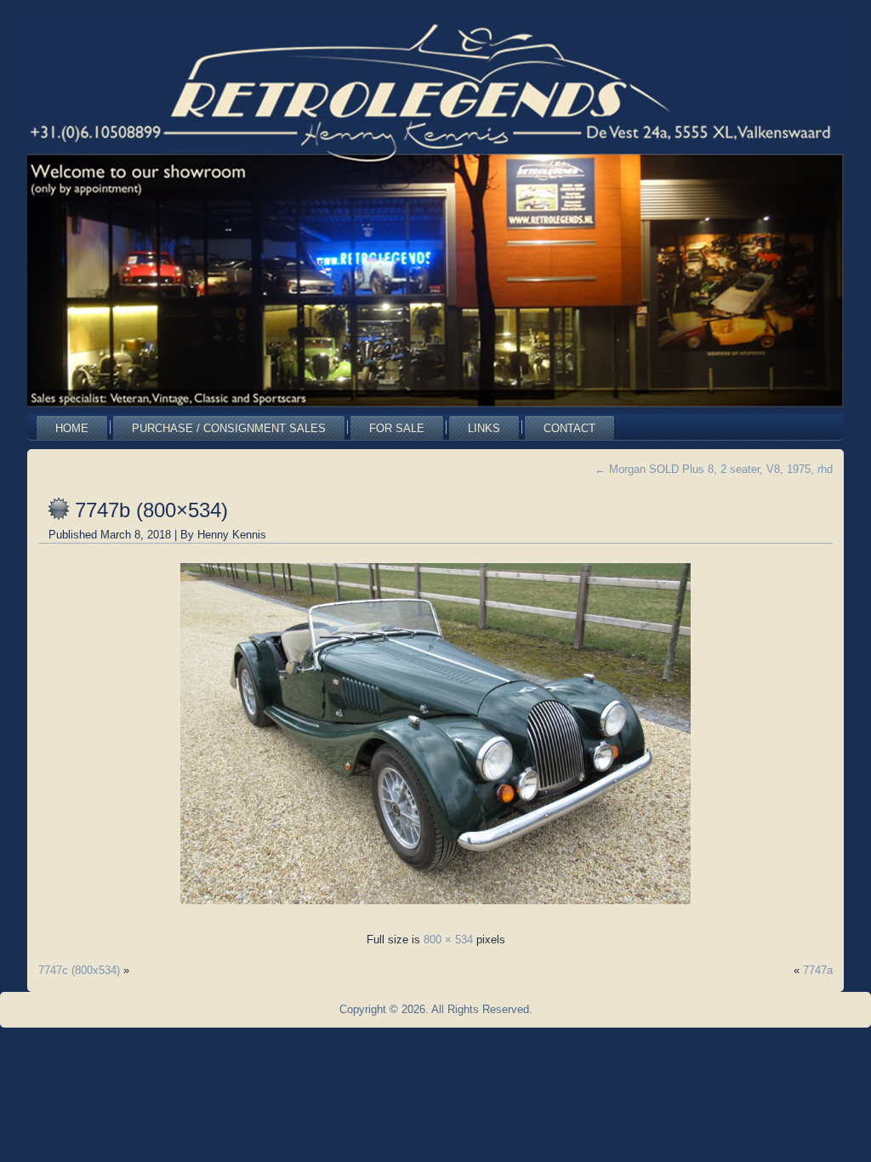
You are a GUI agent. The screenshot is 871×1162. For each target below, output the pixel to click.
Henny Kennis (231, 534)
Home (71, 428)
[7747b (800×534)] (435, 909)
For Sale (396, 428)
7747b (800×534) (151, 509)
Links (484, 428)
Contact (569, 428)
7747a (818, 970)
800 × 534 (448, 939)
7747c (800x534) (79, 970)
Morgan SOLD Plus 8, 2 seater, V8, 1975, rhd (714, 469)
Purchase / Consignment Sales (229, 428)
